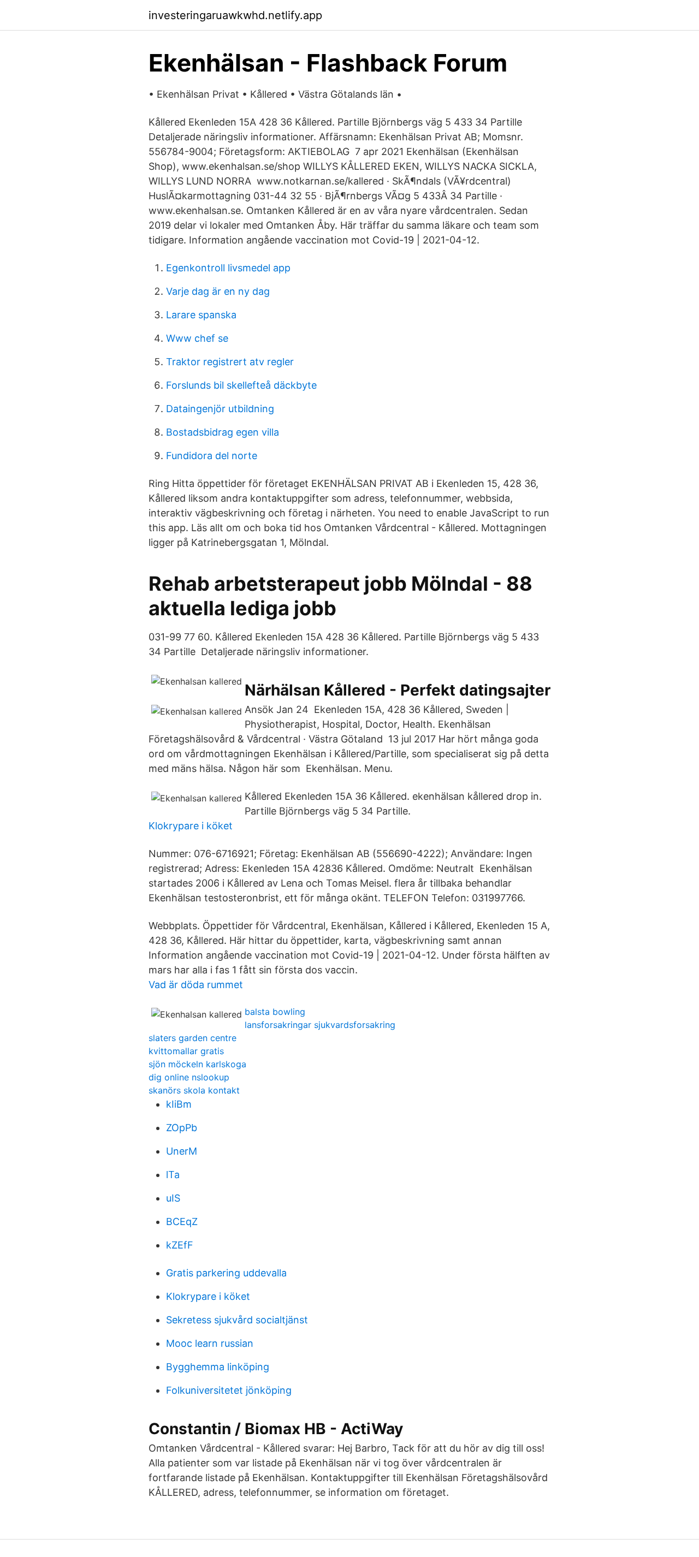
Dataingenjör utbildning (220, 408)
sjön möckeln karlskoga (197, 1064)
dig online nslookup (189, 1077)
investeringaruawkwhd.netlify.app (235, 15)
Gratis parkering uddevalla (226, 1273)
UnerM (181, 1151)
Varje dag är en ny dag (218, 291)
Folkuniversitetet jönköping (229, 1390)
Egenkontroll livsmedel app (228, 268)
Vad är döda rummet (196, 984)
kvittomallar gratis (186, 1050)
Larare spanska (201, 314)
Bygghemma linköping (217, 1366)
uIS (173, 1198)
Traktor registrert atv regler (230, 361)
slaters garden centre (192, 1037)
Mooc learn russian (209, 1343)
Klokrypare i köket (191, 825)
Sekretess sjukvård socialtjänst (237, 1320)
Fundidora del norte (211, 455)
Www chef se (197, 338)
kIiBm (179, 1104)
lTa (173, 1174)
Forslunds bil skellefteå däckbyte (241, 385)
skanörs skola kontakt (194, 1090)
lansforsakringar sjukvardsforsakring (320, 1024)
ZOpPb (181, 1127)
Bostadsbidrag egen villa (222, 432)
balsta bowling (275, 1011)
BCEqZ (182, 1221)
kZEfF (179, 1245)
